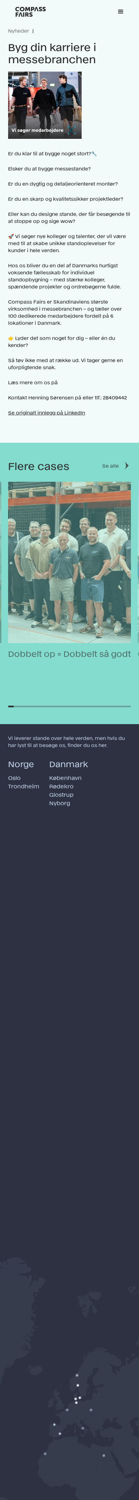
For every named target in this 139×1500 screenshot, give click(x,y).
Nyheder (18, 30)
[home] (30, 12)
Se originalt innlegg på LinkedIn (46, 412)
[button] (121, 12)
